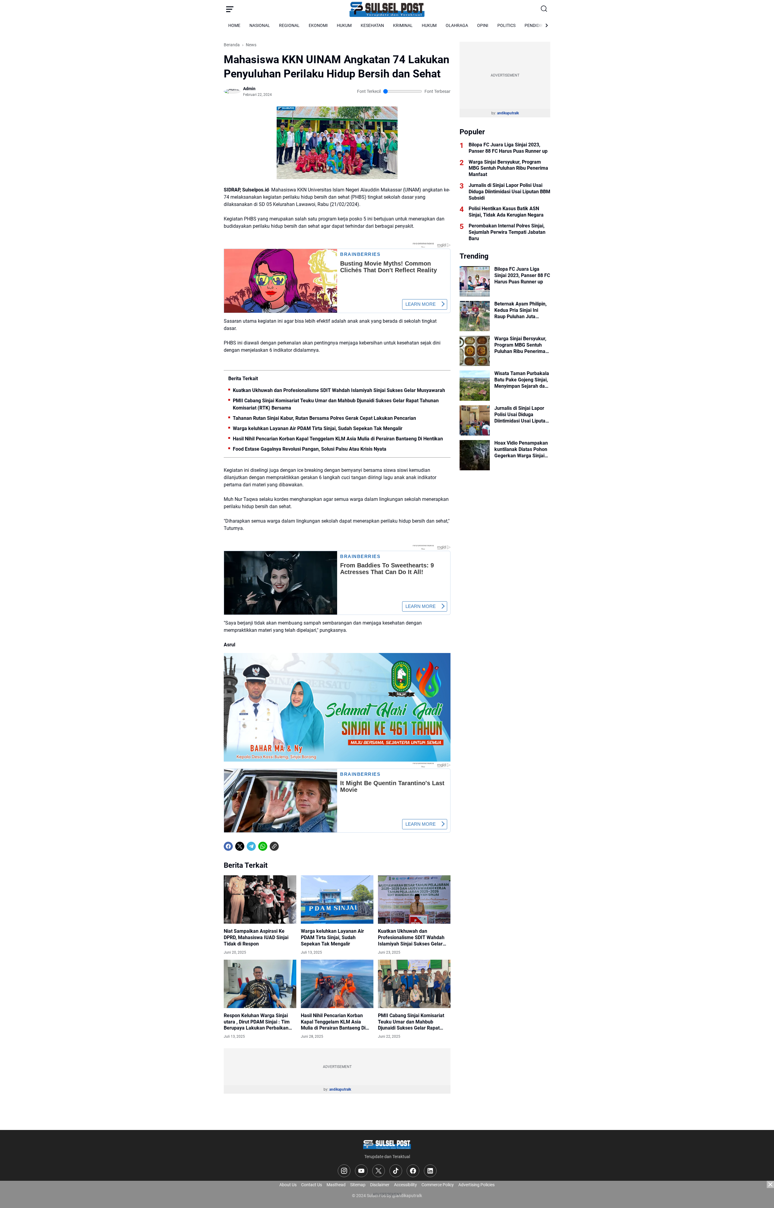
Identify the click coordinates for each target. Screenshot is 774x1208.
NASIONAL (259, 25)
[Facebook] (228, 846)
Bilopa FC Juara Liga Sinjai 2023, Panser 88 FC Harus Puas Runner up (508, 148)
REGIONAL (289, 25)
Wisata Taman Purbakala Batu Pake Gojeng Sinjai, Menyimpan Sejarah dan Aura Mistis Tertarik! (521, 380)
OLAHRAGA (457, 25)
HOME (234, 25)
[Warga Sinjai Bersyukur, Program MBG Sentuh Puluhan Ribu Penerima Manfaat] (475, 351)
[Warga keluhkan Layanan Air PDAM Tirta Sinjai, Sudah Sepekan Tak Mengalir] (337, 899)
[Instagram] (344, 1170)
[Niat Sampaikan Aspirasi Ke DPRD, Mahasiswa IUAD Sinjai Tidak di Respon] (260, 899)
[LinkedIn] (430, 1170)
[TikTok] (395, 1170)
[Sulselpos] (387, 9)
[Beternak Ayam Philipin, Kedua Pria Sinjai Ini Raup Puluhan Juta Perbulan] (475, 316)
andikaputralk (340, 1089)
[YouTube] (361, 1170)
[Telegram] (251, 846)
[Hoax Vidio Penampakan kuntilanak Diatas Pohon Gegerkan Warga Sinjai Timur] (475, 455)
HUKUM (344, 25)
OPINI (482, 25)
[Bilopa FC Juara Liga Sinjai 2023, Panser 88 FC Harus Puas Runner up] (475, 281)
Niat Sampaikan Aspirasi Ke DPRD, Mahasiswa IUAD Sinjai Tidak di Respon (256, 937)
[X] (239, 846)
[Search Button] (544, 9)
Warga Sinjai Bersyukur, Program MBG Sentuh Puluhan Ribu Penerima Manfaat (508, 168)
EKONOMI (318, 25)
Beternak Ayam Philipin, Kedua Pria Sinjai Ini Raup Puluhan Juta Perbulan (520, 310)
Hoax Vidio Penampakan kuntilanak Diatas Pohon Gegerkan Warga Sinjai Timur (521, 449)
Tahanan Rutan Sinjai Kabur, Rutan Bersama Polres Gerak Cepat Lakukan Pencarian (324, 418)
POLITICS (506, 25)
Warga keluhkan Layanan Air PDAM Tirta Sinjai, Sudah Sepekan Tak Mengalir (317, 428)
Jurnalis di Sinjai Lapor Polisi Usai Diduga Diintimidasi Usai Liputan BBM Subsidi (509, 191)
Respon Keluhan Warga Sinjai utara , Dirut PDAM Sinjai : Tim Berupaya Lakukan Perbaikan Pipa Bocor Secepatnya (257, 1022)
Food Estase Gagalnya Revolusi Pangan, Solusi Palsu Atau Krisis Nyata (309, 449)
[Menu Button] (230, 9)
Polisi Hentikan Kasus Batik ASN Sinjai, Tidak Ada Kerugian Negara (506, 212)
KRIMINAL (403, 25)
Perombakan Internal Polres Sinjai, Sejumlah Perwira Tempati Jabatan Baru (507, 232)
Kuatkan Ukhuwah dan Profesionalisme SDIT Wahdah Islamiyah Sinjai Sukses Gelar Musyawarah (339, 390)
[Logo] (387, 1144)
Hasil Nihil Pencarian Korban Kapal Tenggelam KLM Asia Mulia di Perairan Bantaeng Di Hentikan (338, 439)
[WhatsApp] (262, 846)
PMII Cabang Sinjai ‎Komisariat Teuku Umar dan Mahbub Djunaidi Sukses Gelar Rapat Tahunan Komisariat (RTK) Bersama (336, 404)
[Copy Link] (274, 846)
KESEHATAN (372, 25)
